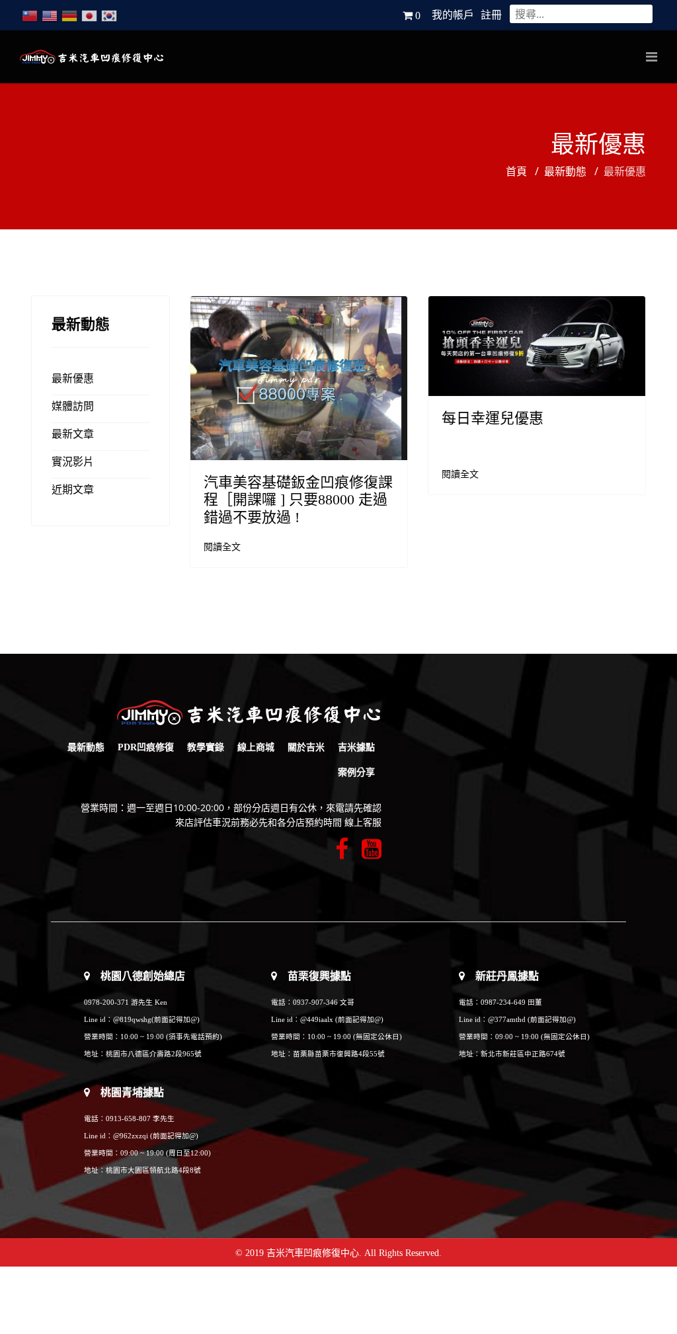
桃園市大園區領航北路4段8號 (153, 1170)
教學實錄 (205, 747)
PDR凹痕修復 (146, 747)
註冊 (491, 14)
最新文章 (73, 434)
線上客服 (362, 823)
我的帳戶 (453, 14)
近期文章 (73, 489)
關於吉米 (306, 747)
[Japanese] (89, 14)
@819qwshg (132, 1019)
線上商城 (255, 747)
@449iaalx (317, 1019)
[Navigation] (651, 56)
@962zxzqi (130, 1136)
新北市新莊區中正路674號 (523, 1054)
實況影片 (73, 461)
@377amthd (507, 1019)
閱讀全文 (222, 547)
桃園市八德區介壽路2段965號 (154, 1054)
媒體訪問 (73, 406)
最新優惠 (73, 378)
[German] (69, 14)
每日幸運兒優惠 (492, 418)
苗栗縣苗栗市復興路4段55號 (339, 1054)
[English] (50, 14)
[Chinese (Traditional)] (30, 14)
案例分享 (356, 772)
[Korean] (109, 14)
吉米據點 (356, 747)
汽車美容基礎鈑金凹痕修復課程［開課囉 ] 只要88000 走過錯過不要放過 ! (298, 500)
